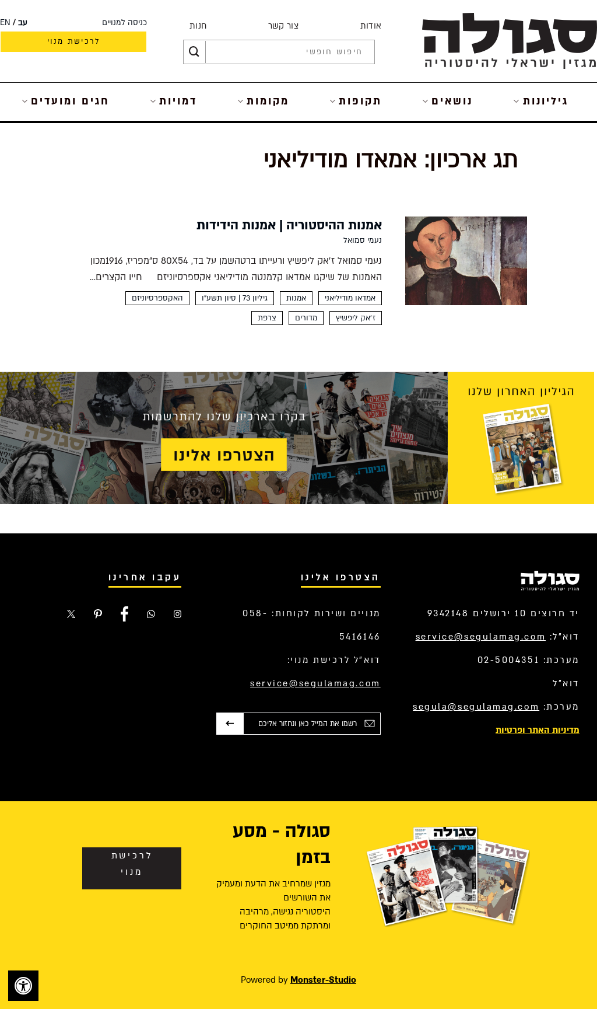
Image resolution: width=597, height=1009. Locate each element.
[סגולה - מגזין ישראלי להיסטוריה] (509, 40)
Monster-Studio (323, 980)
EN (5, 23)
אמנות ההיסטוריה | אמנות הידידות (289, 225)
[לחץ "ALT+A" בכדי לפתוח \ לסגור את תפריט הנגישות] (23, 985)
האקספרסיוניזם (157, 298)
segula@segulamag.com (476, 707)
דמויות (178, 101)
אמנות (296, 298)
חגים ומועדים (70, 101)
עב (22, 23)
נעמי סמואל (362, 240)
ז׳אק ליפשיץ (355, 318)
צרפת (267, 318)
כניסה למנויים (124, 23)
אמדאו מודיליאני (350, 298)
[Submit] (194, 52)
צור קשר (283, 26)
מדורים (306, 318)
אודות (371, 26)
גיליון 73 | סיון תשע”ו (235, 298)
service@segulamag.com (481, 637)
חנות (197, 26)
